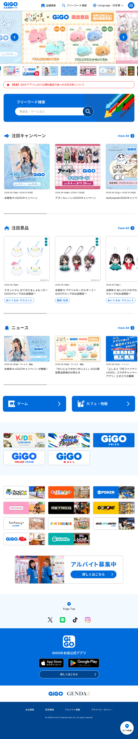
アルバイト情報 (72, 709)
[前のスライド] (15, 37)
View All (123, 136)
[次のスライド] (123, 37)
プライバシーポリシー (102, 709)
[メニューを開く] (131, 5)
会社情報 (29, 709)
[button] (12, 71)
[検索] (88, 111)
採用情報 (49, 709)
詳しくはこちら (69, 674)
